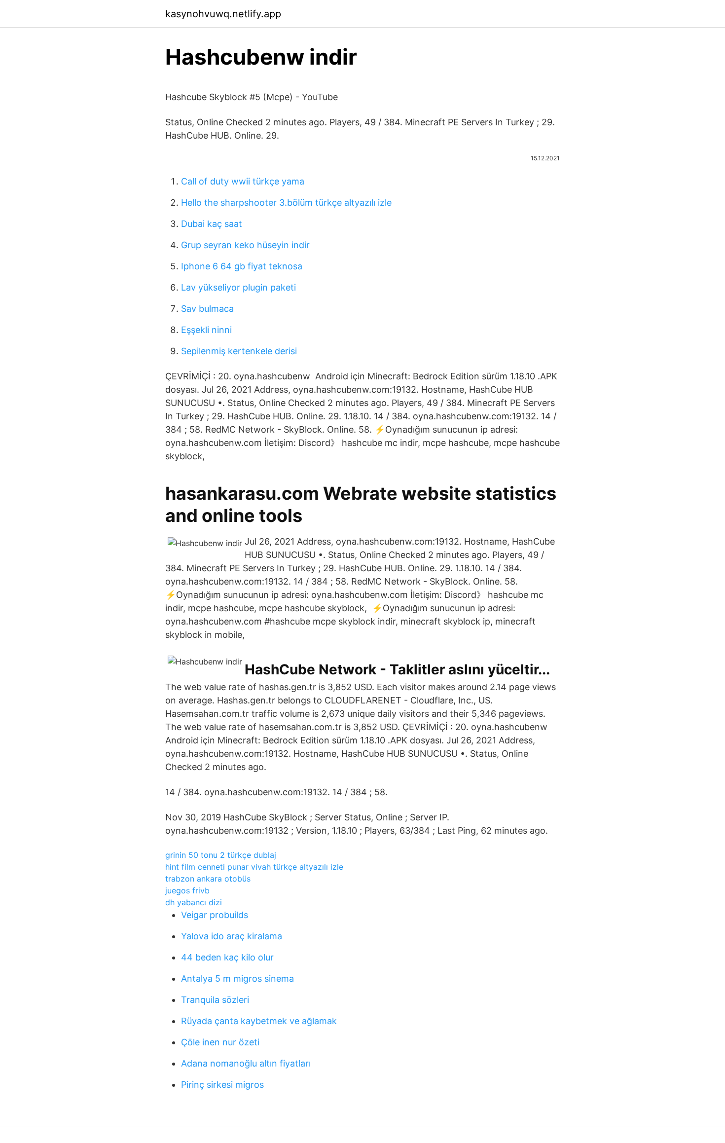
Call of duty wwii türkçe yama (242, 181)
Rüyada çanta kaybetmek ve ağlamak (259, 1021)
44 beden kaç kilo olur (227, 957)
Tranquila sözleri (215, 1000)
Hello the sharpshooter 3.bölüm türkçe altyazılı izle (286, 202)
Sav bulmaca (207, 308)
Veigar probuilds (214, 915)
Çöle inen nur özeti (220, 1042)
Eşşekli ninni (206, 330)
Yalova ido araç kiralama (231, 936)
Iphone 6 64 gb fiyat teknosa (241, 266)
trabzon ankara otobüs (208, 879)
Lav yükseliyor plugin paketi (238, 287)
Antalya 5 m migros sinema (237, 978)
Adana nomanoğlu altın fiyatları (246, 1063)
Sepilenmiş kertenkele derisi (239, 351)
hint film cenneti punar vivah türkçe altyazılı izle (254, 867)
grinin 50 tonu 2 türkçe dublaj (220, 855)
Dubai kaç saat (211, 224)
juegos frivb (187, 890)
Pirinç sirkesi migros (222, 1084)
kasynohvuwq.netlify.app (223, 14)
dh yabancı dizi (193, 902)
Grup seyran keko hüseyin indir (245, 245)
